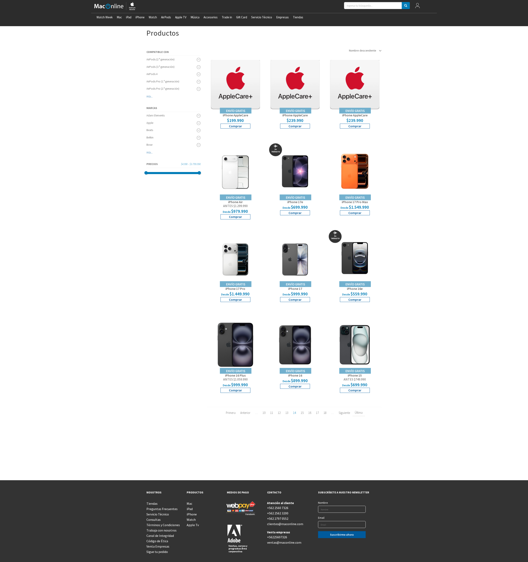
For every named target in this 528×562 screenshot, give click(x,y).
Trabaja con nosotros (161, 530)
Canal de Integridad (160, 536)
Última (359, 412)
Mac (119, 17)
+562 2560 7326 (277, 508)
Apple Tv (193, 525)
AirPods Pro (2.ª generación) (162, 88)
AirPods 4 (152, 74)
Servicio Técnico (261, 17)
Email (321, 518)
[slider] (146, 172)
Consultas (153, 520)
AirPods (166, 17)
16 (309, 413)
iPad (128, 17)
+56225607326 (277, 537)
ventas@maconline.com (284, 542)
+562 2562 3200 (277, 513)
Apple (149, 123)
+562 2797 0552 (277, 518)
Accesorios (211, 17)
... (152, 96)
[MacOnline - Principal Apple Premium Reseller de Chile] (115, 6)
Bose (149, 144)
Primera (231, 413)
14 (294, 413)
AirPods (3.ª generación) (160, 67)
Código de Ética (157, 541)
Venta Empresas (157, 546)
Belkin (149, 137)
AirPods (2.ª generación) (160, 59)
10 (264, 413)
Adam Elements (155, 115)
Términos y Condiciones (163, 525)
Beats (149, 130)
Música (195, 17)
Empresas (282, 17)
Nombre (323, 503)
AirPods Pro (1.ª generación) (162, 81)
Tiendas (298, 17)
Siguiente (344, 413)
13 (286, 413)
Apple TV (180, 17)
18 (325, 413)
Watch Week (105, 17)
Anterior (245, 413)
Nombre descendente (363, 50)
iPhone (140, 17)
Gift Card (241, 17)
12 (279, 413)
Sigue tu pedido (157, 552)
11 (271, 413)
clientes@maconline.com (284, 524)
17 (317, 413)
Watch (153, 17)
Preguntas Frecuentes (162, 509)
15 (302, 413)
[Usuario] (417, 6)
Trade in (227, 17)
